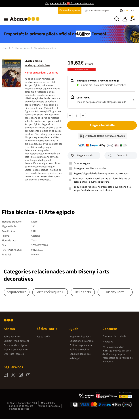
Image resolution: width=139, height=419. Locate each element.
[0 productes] (132, 21)
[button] (124, 19)
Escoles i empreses (69, 10)
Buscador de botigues (15, 345)
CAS (132, 10)
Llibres (5, 48)
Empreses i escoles (14, 354)
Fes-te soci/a (43, 336)
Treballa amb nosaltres (16, 349)
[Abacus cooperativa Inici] (25, 21)
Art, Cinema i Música (21, 48)
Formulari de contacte (114, 336)
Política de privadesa (81, 345)
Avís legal (75, 358)
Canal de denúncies (80, 354)
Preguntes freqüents (81, 336)
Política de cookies (79, 349)
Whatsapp (107, 342)
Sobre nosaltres (12, 336)
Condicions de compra (82, 341)
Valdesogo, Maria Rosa (37, 65)
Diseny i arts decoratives (45, 48)
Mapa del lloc (48, 403)
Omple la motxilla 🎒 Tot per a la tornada (69, 3)
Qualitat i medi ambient (16, 341)
